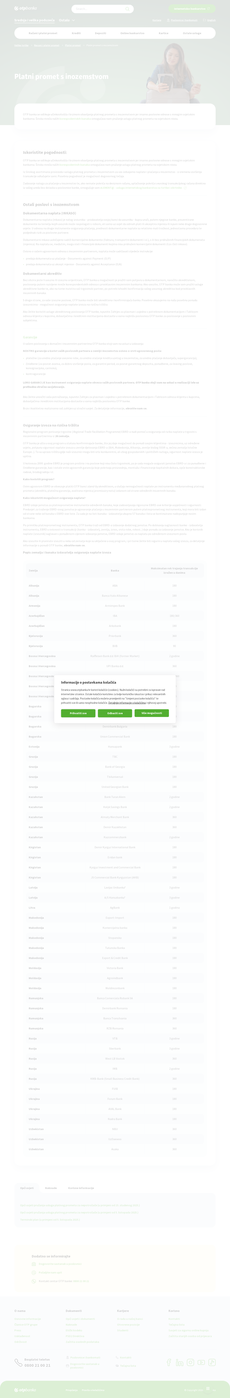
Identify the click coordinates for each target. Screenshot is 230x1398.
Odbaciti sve (115, 713)
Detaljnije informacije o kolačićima (127, 702)
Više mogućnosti (152, 713)
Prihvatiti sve (78, 713)
